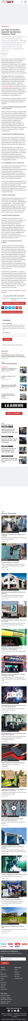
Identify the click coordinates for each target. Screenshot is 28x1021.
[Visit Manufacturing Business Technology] (17, 946)
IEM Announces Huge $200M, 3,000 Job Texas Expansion (9, 386)
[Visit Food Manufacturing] (10, 944)
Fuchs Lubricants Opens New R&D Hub (11, 899)
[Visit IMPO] (24, 944)
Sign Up (5, 963)
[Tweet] (13, 307)
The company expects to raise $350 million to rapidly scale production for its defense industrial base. (13, 679)
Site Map (15, 1016)
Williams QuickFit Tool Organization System (12, 762)
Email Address (6, 332)
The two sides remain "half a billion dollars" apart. (13, 651)
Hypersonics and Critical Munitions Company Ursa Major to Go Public (13, 675)
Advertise (16, 1013)
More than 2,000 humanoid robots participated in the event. (13, 822)
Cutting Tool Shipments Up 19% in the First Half (13, 874)
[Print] (2, 307)
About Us (3, 1013)
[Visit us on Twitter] (12, 1011)
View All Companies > (14, 413)
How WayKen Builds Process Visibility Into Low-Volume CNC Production (13, 734)
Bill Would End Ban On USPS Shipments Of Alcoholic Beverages (8, 450)
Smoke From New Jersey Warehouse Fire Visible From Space (9, 440)
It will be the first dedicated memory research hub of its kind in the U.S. (13, 930)
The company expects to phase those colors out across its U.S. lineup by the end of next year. (13, 624)
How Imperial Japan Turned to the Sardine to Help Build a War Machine (13, 355)
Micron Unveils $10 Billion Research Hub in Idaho (12, 927)
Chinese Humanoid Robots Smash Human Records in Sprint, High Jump (12, 819)
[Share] (6, 307)
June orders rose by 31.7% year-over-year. (11, 876)
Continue (7, 339)
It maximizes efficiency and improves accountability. (10, 765)
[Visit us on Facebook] (9, 1011)
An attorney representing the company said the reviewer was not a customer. (12, 709)
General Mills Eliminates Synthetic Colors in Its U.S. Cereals (8, 395)
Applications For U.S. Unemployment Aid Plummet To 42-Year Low (9, 430)
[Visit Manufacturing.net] (10, 946)
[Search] (21, 2)
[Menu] (25, 2)
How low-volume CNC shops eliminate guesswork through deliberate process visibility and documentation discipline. (13, 738)
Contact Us (9, 1013)
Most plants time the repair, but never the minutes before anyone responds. (13, 538)
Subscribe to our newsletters (14, 303)
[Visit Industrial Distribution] (3, 946)
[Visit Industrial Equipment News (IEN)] (17, 944)
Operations (5, 26)
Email (2, 956)
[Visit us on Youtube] (15, 1011)
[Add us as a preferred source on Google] (20, 307)
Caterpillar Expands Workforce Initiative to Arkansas (12, 847)
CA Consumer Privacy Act (20, 1015)
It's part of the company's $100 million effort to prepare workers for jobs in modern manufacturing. (13, 850)
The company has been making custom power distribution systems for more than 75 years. (12, 596)
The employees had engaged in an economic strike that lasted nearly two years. (13, 793)
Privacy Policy (23, 1013)
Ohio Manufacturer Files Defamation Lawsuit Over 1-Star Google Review (13, 706)
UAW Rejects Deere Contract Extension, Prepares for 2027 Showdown (12, 648)
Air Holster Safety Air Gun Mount (8, 377)
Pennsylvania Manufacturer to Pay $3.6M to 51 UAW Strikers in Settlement (13, 790)
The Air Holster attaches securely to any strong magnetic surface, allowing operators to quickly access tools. (13, 566)
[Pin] (16, 307)
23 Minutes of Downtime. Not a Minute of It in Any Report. (9, 369)
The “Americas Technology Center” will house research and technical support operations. (12, 902)
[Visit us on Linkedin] (18, 1011)
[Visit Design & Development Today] (3, 944)
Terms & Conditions (8, 1015)
